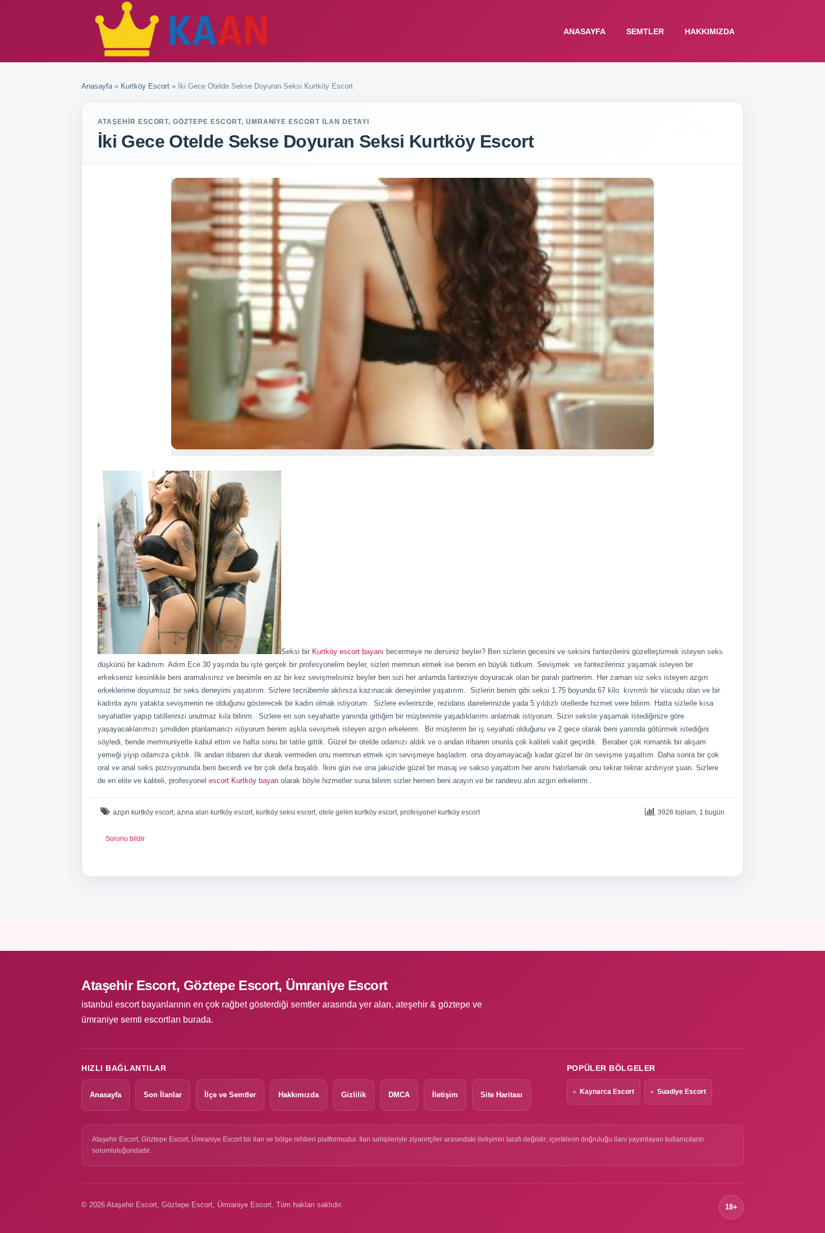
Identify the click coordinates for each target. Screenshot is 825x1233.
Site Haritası (501, 1095)
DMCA (399, 1095)
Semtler (645, 31)
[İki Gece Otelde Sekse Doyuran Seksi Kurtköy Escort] (412, 313)
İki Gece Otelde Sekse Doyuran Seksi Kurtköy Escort (316, 141)
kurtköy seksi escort (285, 812)
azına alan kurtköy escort (215, 812)
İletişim (445, 1095)
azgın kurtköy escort (143, 812)
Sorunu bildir (125, 839)
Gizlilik (353, 1095)
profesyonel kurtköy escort (440, 812)
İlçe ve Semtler (230, 1095)
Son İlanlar (163, 1095)
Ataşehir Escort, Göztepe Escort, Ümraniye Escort (234, 985)
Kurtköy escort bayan (347, 651)
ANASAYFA (584, 31)
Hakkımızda (710, 31)
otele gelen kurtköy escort (358, 812)
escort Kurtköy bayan (243, 780)
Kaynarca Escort (607, 1092)
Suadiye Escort (681, 1092)
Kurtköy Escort (145, 86)
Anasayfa (96, 86)
